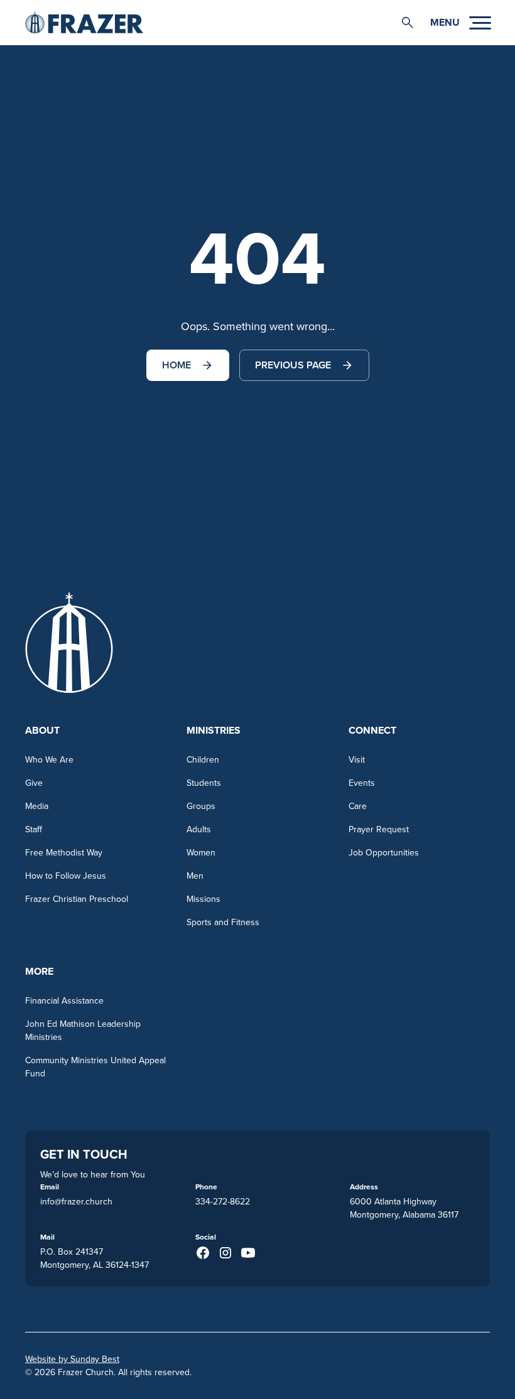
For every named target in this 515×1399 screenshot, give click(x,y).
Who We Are (49, 759)
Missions (203, 898)
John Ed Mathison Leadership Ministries (83, 1030)
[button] (407, 22)
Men (195, 875)
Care (358, 806)
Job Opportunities (384, 852)
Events (362, 782)
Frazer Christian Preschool (76, 898)
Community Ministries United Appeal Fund (95, 1067)
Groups (201, 806)
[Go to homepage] (84, 22)
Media (36, 806)
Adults (199, 829)
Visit (357, 759)
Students (204, 782)
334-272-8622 (222, 1201)
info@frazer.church (76, 1201)
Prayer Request (379, 829)
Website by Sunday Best (72, 1359)
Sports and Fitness (223, 922)
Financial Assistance (64, 1000)
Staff (33, 829)
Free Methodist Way (63, 852)
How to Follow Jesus (65, 875)
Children (203, 759)
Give (34, 782)
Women (201, 852)
